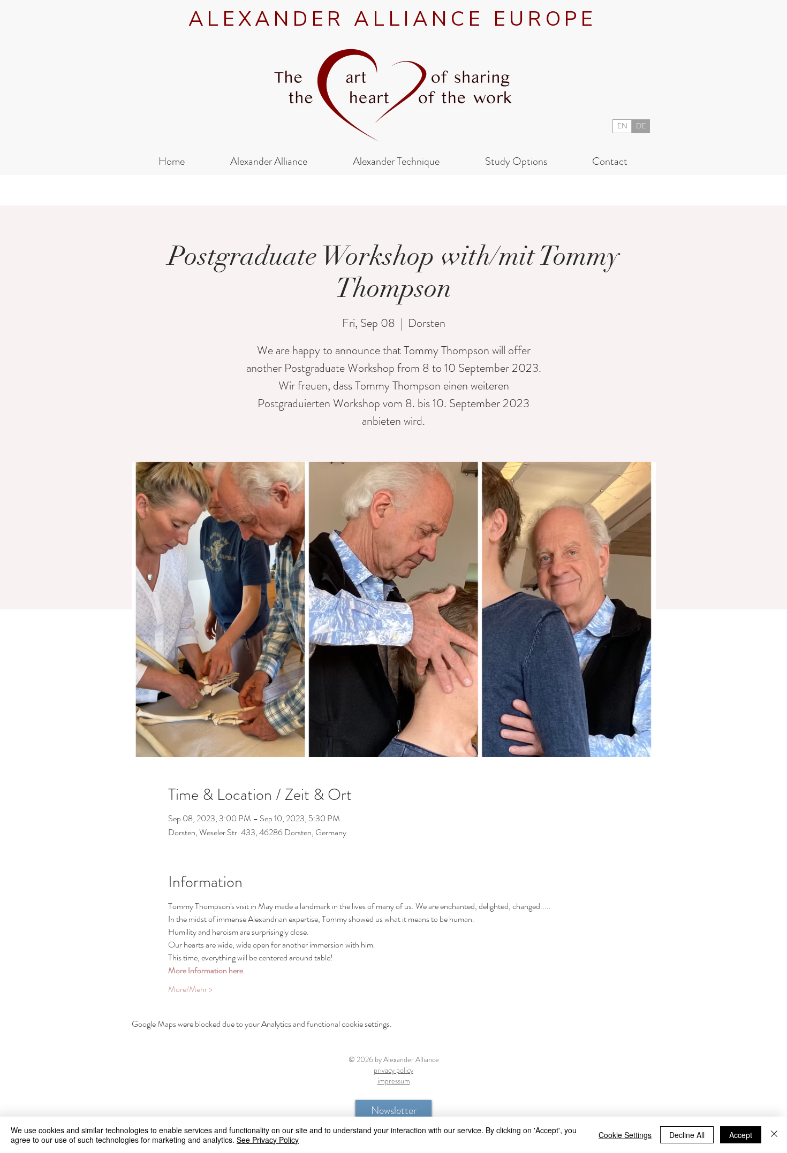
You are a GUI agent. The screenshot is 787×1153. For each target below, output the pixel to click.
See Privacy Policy (268, 1139)
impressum (393, 1080)
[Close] (774, 1134)
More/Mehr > (190, 989)
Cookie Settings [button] (625, 1134)
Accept (740, 1134)
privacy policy (393, 1070)
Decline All (687, 1134)
